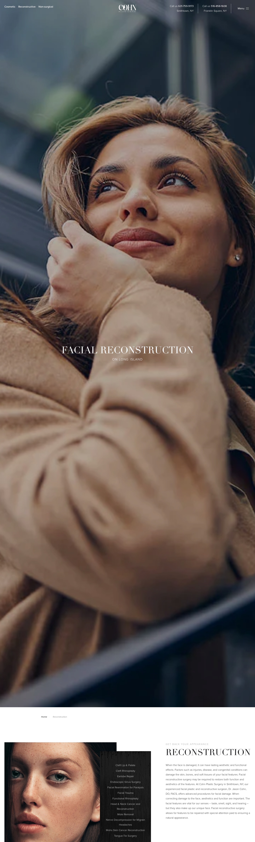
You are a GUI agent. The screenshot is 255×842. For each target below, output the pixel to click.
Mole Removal (125, 814)
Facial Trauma (125, 793)
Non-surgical (46, 7)
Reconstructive (27, 7)
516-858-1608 (219, 6)
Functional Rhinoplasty (125, 798)
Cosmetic (9, 7)
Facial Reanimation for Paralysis (125, 787)
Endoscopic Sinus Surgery (125, 782)
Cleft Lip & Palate (125, 765)
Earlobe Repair (125, 776)
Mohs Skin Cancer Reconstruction (125, 830)
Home (44, 716)
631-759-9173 (186, 6)
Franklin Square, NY (215, 11)
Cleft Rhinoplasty (125, 771)
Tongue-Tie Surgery (125, 836)
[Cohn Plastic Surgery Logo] (127, 8)
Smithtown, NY (185, 11)
